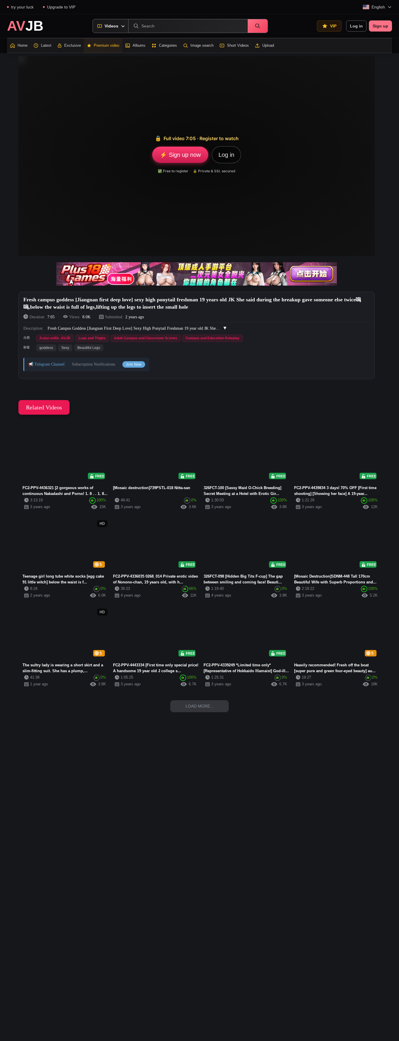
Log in (356, 26)
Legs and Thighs (92, 338)
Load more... (199, 706)
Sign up (380, 26)
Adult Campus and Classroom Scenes (145, 338)
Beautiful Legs (88, 348)
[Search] (258, 26)
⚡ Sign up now (180, 155)
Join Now (134, 364)
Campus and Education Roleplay (212, 338)
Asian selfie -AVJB (54, 338)
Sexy (65, 348)
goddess (46, 348)
